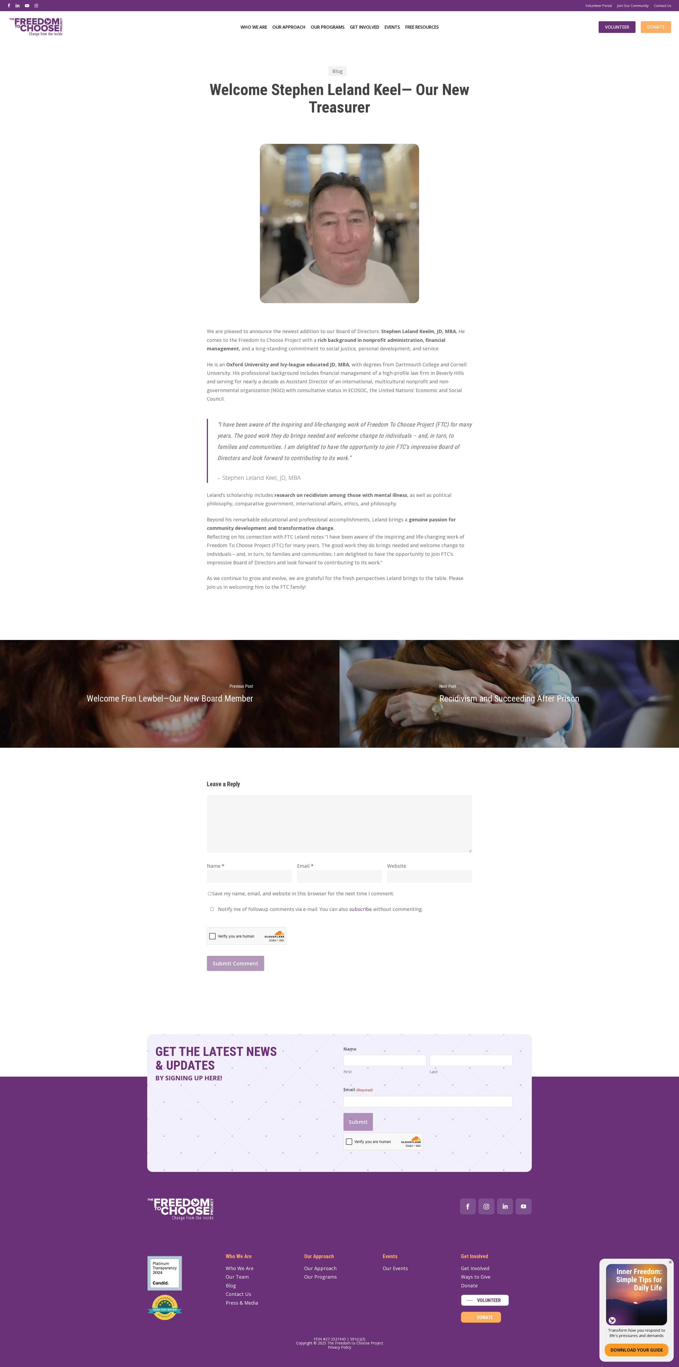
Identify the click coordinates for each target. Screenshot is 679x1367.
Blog (337, 71)
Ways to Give (475, 1277)
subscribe (360, 909)
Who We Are (240, 1268)
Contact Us (238, 1294)
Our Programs (320, 1277)
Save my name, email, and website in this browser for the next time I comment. (303, 893)
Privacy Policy (339, 1347)
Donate (469, 1285)
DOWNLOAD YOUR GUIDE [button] (637, 1350)
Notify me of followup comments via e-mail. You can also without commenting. (320, 909)
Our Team (237, 1277)
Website (396, 866)
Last (434, 1071)
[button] (485, 1300)
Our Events (395, 1268)
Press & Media (242, 1303)
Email (305, 866)
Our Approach (320, 1268)
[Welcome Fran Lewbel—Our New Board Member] (170, 694)
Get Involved (475, 1268)
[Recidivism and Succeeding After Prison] (509, 694)
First (347, 1071)
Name (215, 866)
